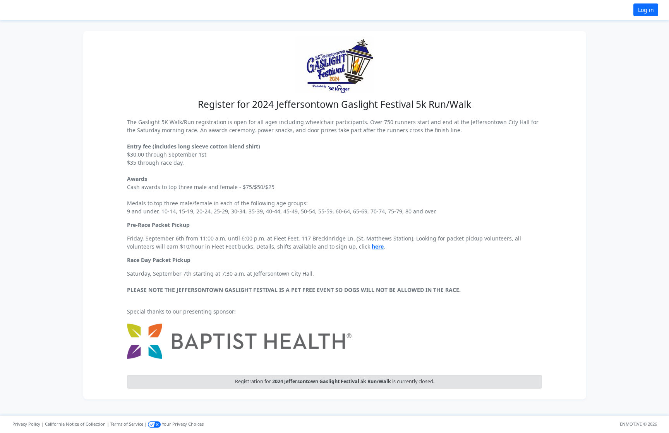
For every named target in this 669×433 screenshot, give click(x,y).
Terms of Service (126, 424)
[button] (31, 10)
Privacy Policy (26, 424)
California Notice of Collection (75, 424)
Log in (646, 10)
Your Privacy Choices (182, 424)
